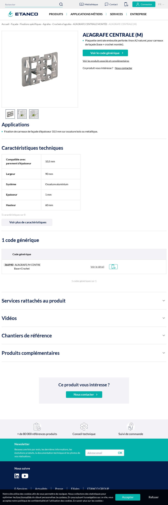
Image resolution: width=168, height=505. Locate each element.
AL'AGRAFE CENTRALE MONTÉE (90, 24)
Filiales (75, 489)
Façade (14, 24)
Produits (56, 14)
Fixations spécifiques (30, 24)
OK (120, 453)
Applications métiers (87, 14)
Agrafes (47, 24)
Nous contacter (123, 68)
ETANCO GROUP (98, 489)
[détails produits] (163, 300)
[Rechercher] (61, 4)
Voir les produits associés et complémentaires (106, 60)
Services (116, 14)
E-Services (20, 489)
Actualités (41, 489)
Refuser (154, 497)
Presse (59, 489)
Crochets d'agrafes (61, 24)
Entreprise (138, 14)
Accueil (5, 24)
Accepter (128, 497)
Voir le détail (97, 266)
